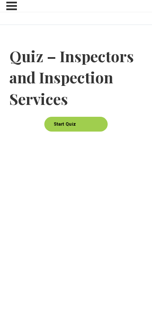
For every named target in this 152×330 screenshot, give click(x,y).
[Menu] (11, 6)
